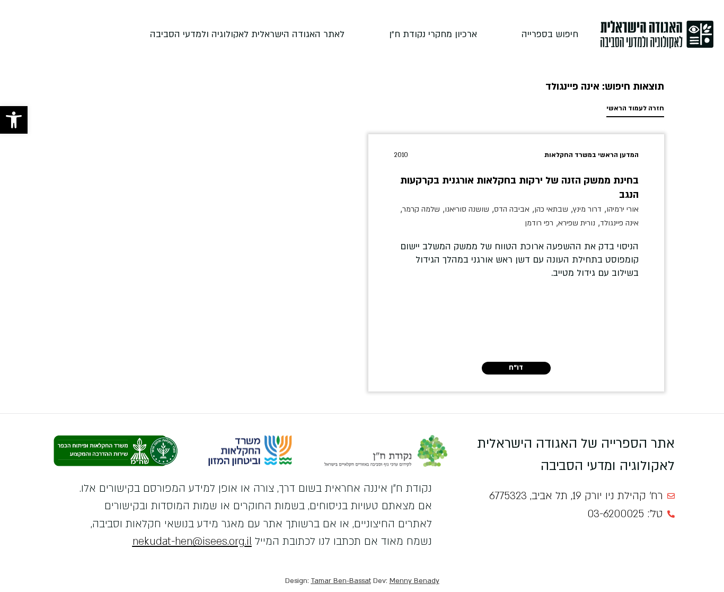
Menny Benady (414, 581)
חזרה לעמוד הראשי (635, 108)
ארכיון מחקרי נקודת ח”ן (433, 34)
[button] (14, 120)
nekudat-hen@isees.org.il (192, 541)
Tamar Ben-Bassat (341, 581)
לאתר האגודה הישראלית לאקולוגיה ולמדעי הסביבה (247, 34)
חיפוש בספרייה (550, 34)
